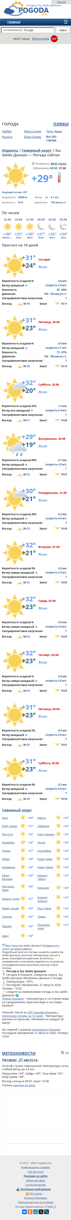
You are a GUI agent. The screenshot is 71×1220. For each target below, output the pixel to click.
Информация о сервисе (35, 1167)
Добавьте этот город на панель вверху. (31, 947)
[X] (41, 1211)
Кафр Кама (44, 859)
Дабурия (43, 826)
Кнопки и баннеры (35, 1198)
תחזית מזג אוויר (35, 1172)
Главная (13, 22)
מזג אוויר (61, 2)
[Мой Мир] (35, 1211)
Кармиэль (8, 867)
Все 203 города (51, 138)
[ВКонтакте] (24, 1211)
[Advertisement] (35, 82)
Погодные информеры (35, 1189)
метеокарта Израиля (46, 1029)
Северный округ (37, 150)
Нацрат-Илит (11, 899)
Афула (41, 818)
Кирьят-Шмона (42, 899)
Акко (5, 818)
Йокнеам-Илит (43, 926)
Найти (63, 30)
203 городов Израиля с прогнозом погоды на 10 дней (30, 1014)
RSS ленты (35, 1193)
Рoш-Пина (44, 908)
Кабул (6, 859)
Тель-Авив (54, 131)
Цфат (5, 936)
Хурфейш (8, 842)
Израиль (10, 150)
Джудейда (44, 851)
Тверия (7, 926)
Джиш (6, 851)
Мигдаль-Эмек (8, 888)
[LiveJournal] (46, 1211)
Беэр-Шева (32, 137)
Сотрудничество (35, 1184)
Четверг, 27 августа (20, 1059)
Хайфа (7, 131)
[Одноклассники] (30, 1211)
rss (67, 1052)
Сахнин (7, 916)
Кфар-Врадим (7, 877)
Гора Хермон (46, 834)
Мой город (58, 163)
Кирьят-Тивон (42, 877)
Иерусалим (32, 131)
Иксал (41, 842)
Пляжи (61, 124)
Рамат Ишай (10, 908)
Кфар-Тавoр (45, 867)
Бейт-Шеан (9, 826)
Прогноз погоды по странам (35, 1202)
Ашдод (7, 137)
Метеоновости (19, 1053)
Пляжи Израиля (13, 998)
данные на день (24, 1085)
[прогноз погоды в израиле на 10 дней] (22, 14)
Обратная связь (35, 1180)
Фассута (7, 834)
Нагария (43, 888)
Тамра (41, 916)
